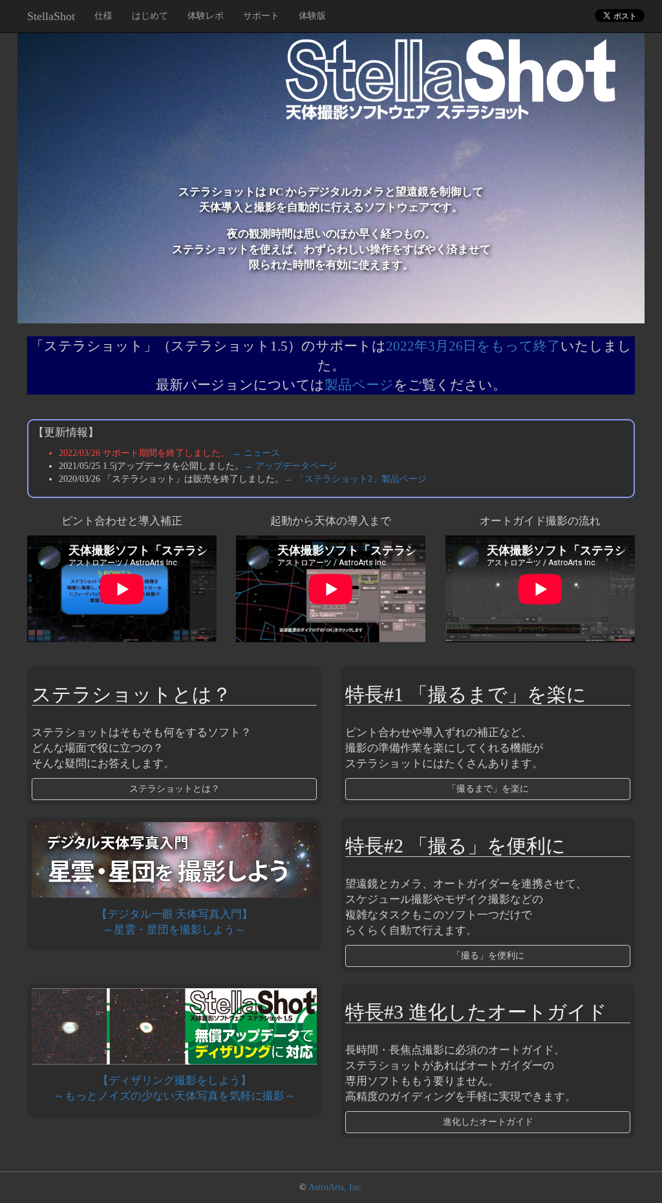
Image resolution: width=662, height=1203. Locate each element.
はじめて (150, 16)
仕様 (103, 16)
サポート (261, 16)
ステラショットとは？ (174, 789)
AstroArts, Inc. (335, 1187)
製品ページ (359, 385)
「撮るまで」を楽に (488, 789)
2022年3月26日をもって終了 (473, 346)
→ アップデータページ (290, 466)
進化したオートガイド (488, 1122)
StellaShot (51, 16)
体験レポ (205, 16)
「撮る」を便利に (488, 955)
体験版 (312, 16)
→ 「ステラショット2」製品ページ (355, 479)
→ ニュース (256, 453)
